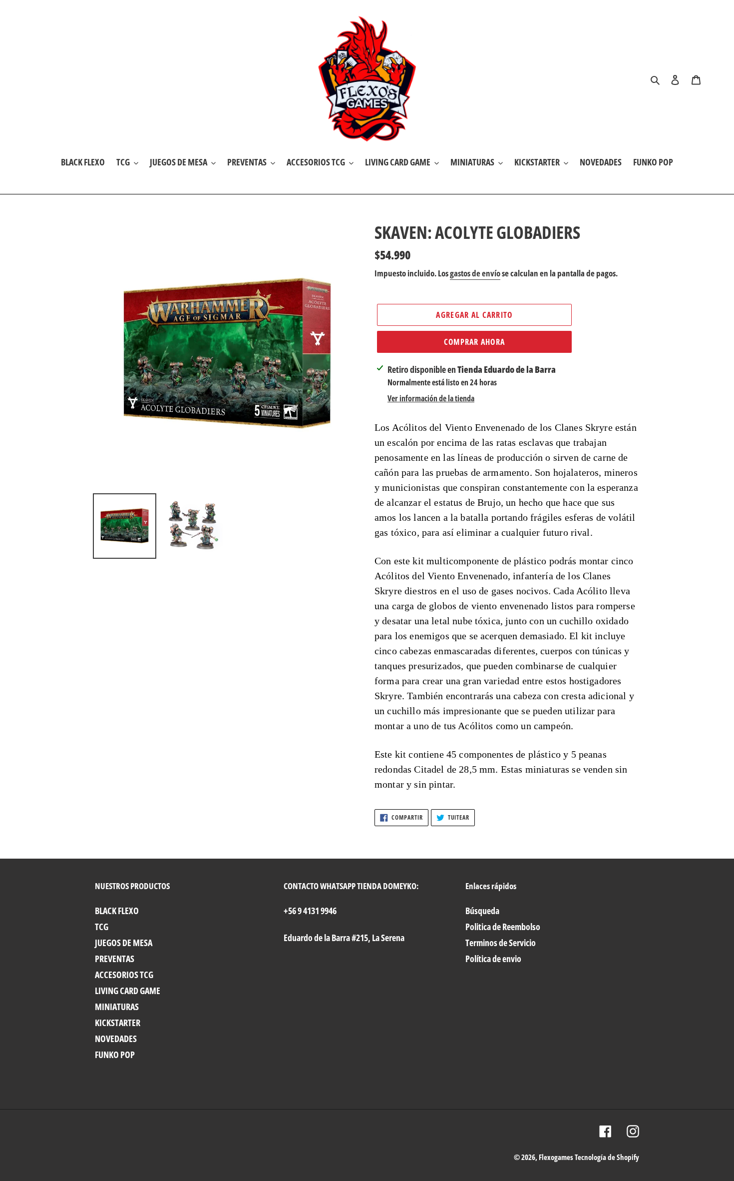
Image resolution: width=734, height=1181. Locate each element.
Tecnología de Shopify (607, 1157)
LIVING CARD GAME (127, 991)
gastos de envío (475, 273)
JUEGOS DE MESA (123, 943)
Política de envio (493, 959)
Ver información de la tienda (430, 398)
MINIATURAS (117, 1007)
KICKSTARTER (117, 1023)
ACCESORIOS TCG (124, 975)
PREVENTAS (114, 959)
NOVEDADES (116, 1039)
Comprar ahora (474, 341)
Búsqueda (482, 911)
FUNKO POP (115, 1055)
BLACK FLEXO (117, 911)
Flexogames (556, 1157)
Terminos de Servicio (500, 943)
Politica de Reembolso (502, 927)
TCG (101, 927)
